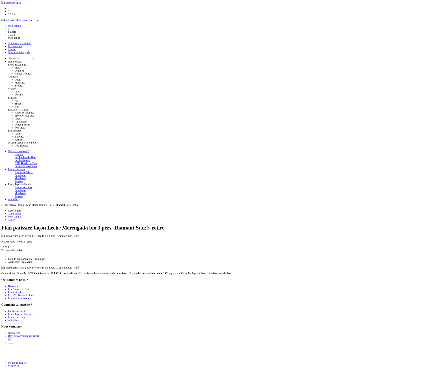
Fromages (20, 82)
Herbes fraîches (23, 73)
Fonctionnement (16, 311)
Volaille (19, 94)
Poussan (19, 181)
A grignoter (21, 121)
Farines (18, 139)
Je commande (15, 46)
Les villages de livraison (20, 314)
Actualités (13, 199)
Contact (12, 49)
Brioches (19, 136)
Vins (17, 106)
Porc (17, 91)
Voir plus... (20, 127)
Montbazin (20, 178)
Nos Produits (15, 61)
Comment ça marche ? (19, 43)
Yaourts (19, 85)
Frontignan (20, 175)
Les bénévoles (22, 160)
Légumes (19, 70)
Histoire (19, 154)
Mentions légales (17, 362)
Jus (16, 100)
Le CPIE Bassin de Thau (21, 295)
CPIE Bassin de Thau (26, 163)
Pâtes (17, 118)
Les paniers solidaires (26, 166)
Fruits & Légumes (17, 64)
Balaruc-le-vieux (23, 187)
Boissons (12, 97)
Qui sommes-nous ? (18, 151)
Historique (13, 286)
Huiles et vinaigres (24, 112)
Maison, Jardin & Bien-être (22, 142)
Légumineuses (22, 124)
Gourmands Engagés (19, 52)
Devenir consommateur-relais (23, 335)
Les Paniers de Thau (25, 157)
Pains (17, 133)
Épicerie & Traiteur (18, 109)
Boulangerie (14, 130)
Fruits (18, 67)
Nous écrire (14, 333)
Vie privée (13, 365)
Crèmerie (13, 76)
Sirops (18, 103)
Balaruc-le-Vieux (24, 172)
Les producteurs (16, 169)
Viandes (12, 88)
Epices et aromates (24, 115)
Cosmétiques (21, 145)
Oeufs (18, 79)
